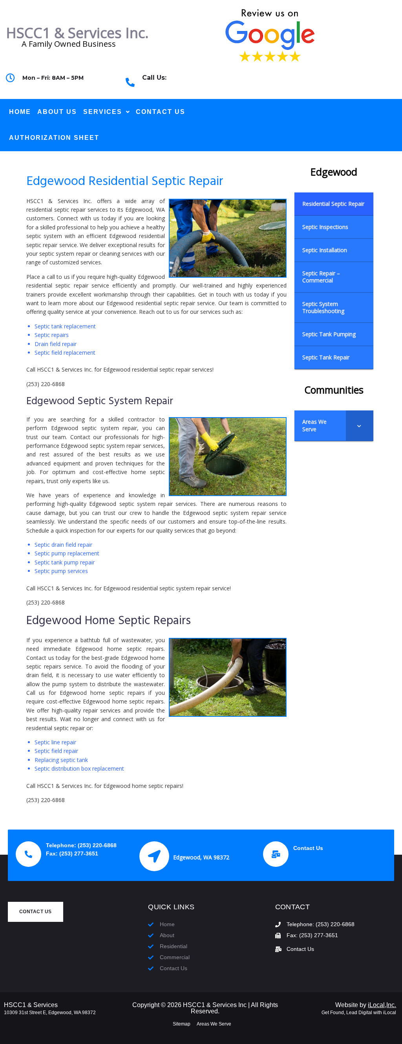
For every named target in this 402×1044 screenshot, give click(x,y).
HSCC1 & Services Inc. (77, 32)
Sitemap (181, 1024)
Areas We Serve (214, 1024)
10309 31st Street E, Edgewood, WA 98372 (50, 1012)
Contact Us (308, 848)
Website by (365, 1005)
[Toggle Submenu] (359, 425)
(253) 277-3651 (78, 853)
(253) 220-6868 (174, 87)
